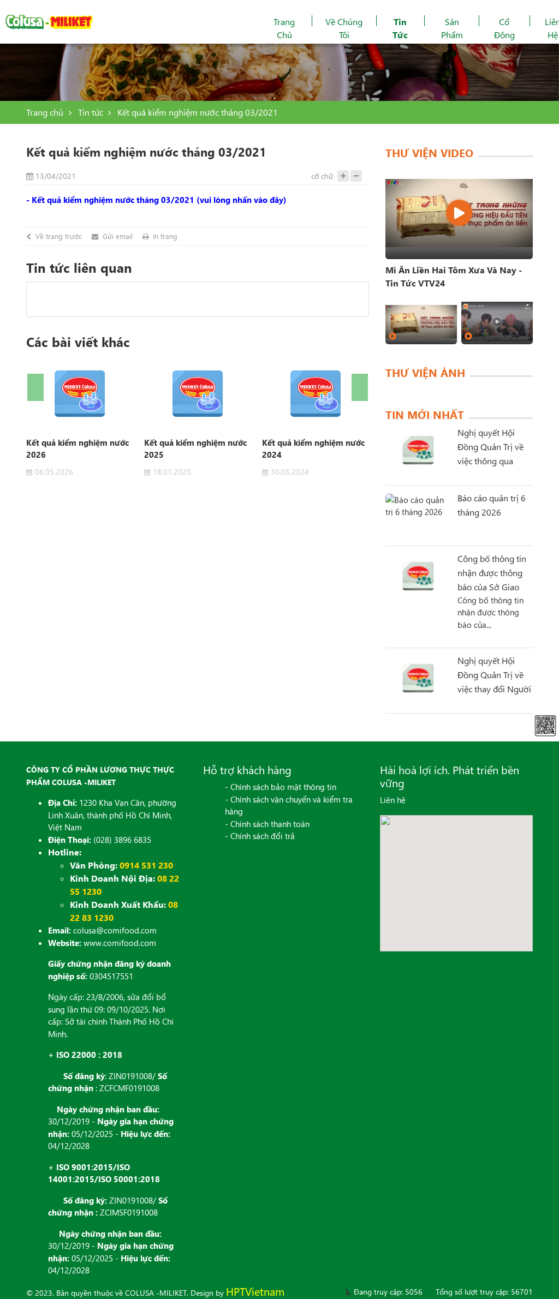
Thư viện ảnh (425, 372)
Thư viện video (429, 152)
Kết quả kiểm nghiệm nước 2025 (195, 448)
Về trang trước (58, 236)
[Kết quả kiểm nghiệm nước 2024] (315, 393)
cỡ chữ (322, 176)
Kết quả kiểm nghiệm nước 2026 (77, 448)
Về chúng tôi (343, 28)
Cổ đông (504, 28)
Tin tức (400, 28)
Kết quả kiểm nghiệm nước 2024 (313, 448)
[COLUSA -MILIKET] (49, 22)
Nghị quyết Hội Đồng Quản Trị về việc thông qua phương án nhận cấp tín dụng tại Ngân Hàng (490, 447)
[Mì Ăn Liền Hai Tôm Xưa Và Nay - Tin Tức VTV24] (459, 212)
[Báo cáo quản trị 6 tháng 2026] (418, 515)
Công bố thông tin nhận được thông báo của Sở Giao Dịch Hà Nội (491, 573)
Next (360, 387)
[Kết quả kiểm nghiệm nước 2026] (79, 393)
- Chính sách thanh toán (267, 823)
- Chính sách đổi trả (260, 835)
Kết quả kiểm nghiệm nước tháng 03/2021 (197, 112)
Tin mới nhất (424, 414)
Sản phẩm (452, 28)
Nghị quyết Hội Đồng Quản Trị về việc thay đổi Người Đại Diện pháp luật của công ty (494, 675)
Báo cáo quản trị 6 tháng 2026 (491, 505)
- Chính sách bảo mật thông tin (280, 786)
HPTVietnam (255, 1291)
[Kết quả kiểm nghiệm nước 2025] (197, 393)
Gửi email (118, 236)
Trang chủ (284, 28)
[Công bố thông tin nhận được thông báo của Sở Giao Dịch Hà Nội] (418, 576)
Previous (35, 387)
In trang (165, 236)
